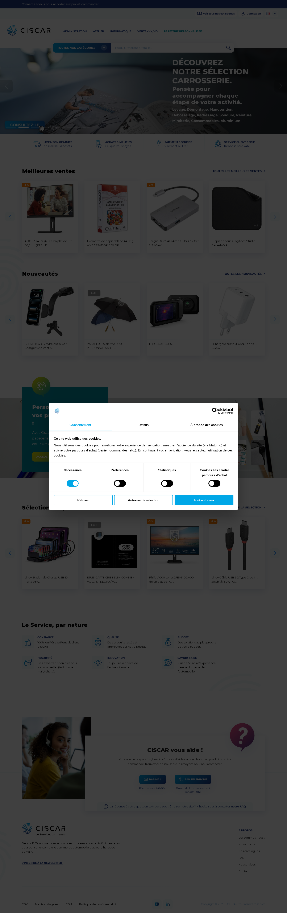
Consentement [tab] (80, 425)
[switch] (120, 483)
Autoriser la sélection (143, 500)
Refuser (83, 500)
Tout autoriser (204, 500)
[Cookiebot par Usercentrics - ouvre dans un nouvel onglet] (215, 411)
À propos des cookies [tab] (206, 425)
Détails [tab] (143, 425)
